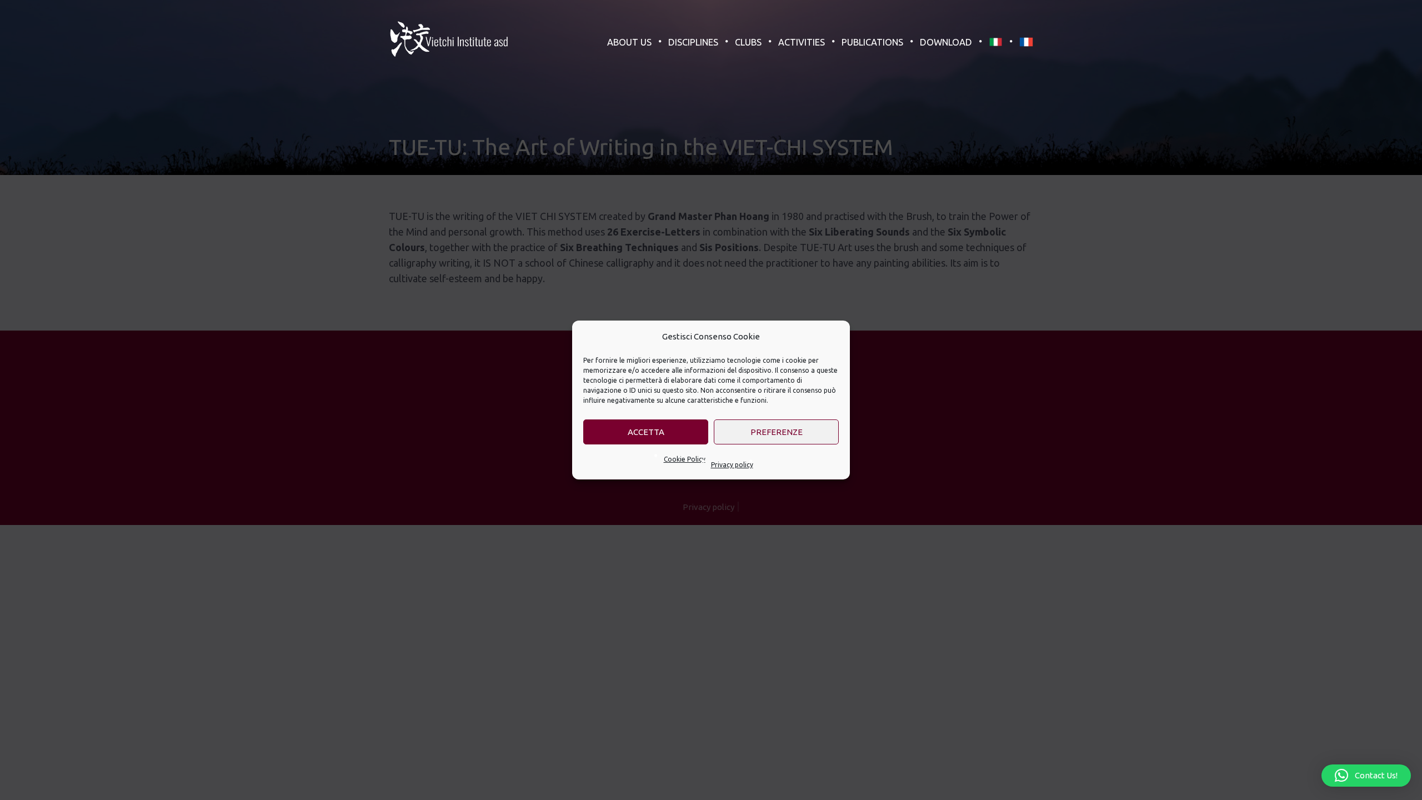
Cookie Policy (684, 459)
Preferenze (776, 432)
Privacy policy (732, 464)
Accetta (646, 432)
